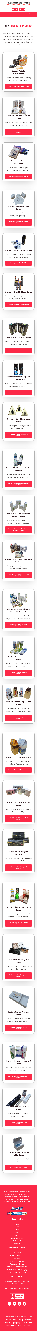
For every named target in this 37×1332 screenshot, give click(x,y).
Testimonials (17, 1241)
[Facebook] (13, 9)
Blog (29, 1325)
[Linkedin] (23, 9)
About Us (17, 1227)
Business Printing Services (17, 1272)
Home (17, 1224)
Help (19, 1320)
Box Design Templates (17, 1261)
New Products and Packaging (17, 1269)
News (17, 1232)
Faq (24, 1325)
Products (17, 1235)
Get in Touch (16, 1325)
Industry (17, 1229)
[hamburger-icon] (31, 14)
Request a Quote (17, 1238)
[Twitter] (16, 9)
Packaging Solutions (17, 1264)
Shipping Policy (19, 1322)
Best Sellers (17, 1253)
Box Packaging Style (17, 1255)
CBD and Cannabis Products (17, 1267)
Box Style (17, 1258)
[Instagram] (20, 9)
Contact (17, 1244)
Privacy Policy (10, 1320)
